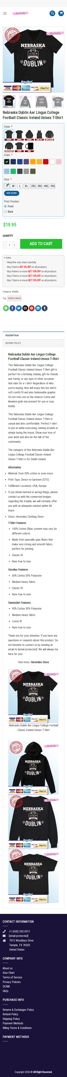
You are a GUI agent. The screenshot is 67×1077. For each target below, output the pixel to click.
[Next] (58, 59)
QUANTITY (8, 235)
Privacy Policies (12, 982)
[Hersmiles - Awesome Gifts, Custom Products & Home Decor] (28, 13)
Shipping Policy (11, 1019)
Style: (8, 126)
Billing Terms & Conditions (17, 1028)
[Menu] (5, 13)
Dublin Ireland (14, 298)
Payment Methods (13, 1023)
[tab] (33, 335)
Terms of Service (12, 977)
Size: (8, 179)
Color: (8, 155)
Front (11, 206)
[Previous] (8, 59)
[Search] (52, 13)
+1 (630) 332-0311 (19, 931)
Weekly (15, 291)
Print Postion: (11, 201)
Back (10, 211)
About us (8, 968)
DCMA (6, 986)
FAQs (5, 991)
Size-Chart (8, 972)
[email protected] (27, 649)
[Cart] (61, 13)
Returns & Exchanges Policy (18, 1009)
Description (12, 335)
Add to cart (41, 243)
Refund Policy (13, 343)
